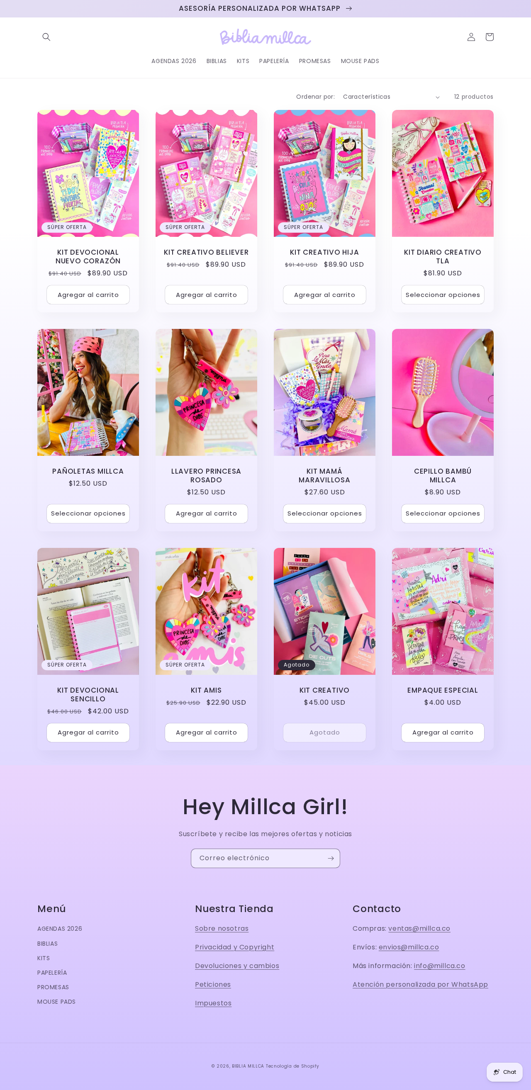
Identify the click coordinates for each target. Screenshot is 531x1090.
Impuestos (213, 1003)
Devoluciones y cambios (237, 966)
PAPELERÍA (52, 972)
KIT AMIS (206, 690)
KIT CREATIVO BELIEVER (206, 252)
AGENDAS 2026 (59, 929)
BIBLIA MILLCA (248, 1066)
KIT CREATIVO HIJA (324, 252)
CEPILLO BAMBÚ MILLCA (443, 475)
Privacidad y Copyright (234, 947)
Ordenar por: (315, 96)
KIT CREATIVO (325, 690)
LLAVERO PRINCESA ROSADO (206, 475)
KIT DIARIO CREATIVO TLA (443, 256)
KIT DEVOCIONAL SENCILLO (88, 694)
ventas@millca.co (419, 928)
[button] (46, 37)
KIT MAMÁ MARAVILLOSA (325, 475)
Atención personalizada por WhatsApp (420, 984)
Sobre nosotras (221, 928)
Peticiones (213, 984)
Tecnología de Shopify (292, 1066)
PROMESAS (53, 987)
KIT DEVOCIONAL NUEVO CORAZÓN (88, 256)
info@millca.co (439, 966)
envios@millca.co (409, 947)
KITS (43, 958)
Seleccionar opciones (443, 294)
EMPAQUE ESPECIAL (442, 690)
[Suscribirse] (331, 858)
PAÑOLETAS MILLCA (88, 471)
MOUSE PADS (56, 1002)
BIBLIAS (47, 943)
